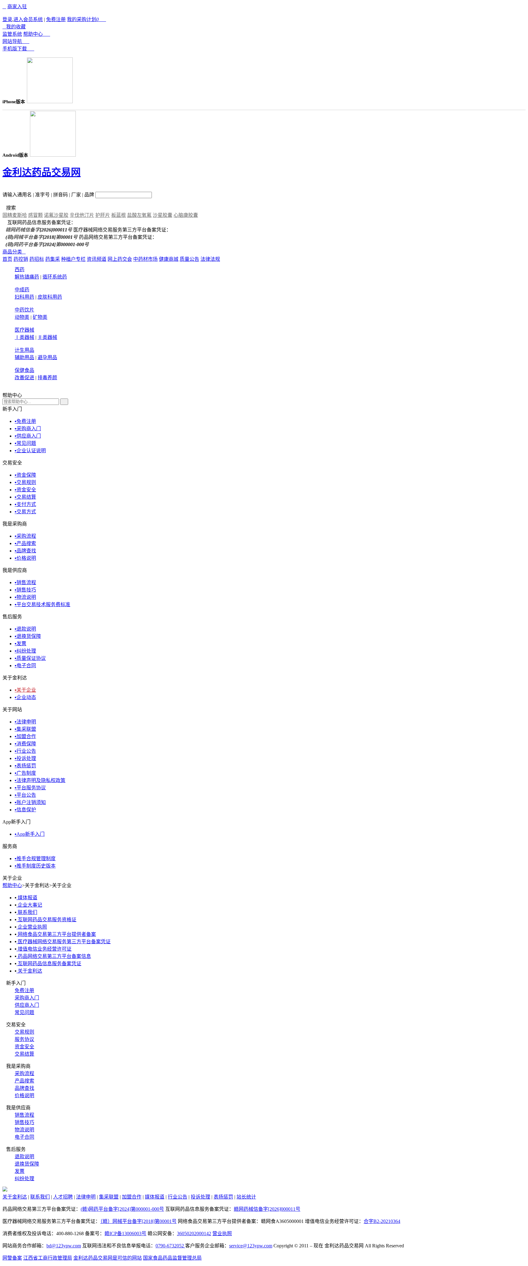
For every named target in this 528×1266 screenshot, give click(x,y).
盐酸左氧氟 (139, 215)
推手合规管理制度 (35, 858)
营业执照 (222, 1233)
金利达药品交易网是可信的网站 (107, 1258)
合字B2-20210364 (382, 1221)
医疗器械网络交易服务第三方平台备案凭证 (63, 941)
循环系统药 (54, 276)
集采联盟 (25, 729)
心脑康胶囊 (186, 215)
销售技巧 (25, 589)
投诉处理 (25, 758)
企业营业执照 (31, 926)
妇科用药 (24, 297)
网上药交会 (120, 259)
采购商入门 (28, 428)
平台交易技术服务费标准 (42, 604)
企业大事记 (29, 905)
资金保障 (25, 475)
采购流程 (25, 536)
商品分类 (14, 251)
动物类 (22, 317)
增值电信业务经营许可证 (44, 948)
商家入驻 (17, 6)
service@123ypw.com (250, 1245)
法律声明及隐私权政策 (40, 780)
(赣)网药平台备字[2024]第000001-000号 (122, 1209)
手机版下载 (18, 48)
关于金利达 (29, 970)
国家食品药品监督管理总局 (172, 1258)
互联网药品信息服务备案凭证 (48, 963)
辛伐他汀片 (82, 215)
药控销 (20, 259)
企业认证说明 (30, 450)
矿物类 (40, 317)
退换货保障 (28, 636)
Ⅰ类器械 (24, 337)
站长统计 (246, 1196)
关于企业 (25, 690)
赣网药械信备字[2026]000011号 (267, 1209)
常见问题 (25, 443)
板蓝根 (118, 215)
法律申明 (25, 721)
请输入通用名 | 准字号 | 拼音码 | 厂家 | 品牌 (48, 194)
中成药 (22, 289)
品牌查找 (25, 550)
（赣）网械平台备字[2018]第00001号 (138, 1221)
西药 (19, 269)
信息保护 (25, 809)
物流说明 (25, 597)
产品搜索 (25, 543)
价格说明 (25, 558)
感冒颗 (35, 215)
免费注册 (56, 19)
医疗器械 (24, 330)
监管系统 (12, 34)
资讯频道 (96, 259)
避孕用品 (47, 357)
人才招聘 (63, 1196)
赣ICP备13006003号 (125, 1233)
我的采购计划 (86, 19)
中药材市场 (145, 259)
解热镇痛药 (27, 276)
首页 (7, 259)
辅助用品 (24, 357)
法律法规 (210, 259)
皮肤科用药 (50, 297)
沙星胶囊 (162, 215)
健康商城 (168, 259)
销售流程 (25, 582)
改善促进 (24, 377)
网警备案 (12, 1258)
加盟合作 (25, 736)
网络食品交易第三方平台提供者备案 (56, 934)
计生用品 (24, 350)
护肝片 (102, 215)
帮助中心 (36, 34)
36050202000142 (194, 1233)
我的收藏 (14, 26)
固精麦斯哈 (14, 215)
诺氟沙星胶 (56, 215)
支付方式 (25, 504)
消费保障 (25, 743)
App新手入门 (30, 834)
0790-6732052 (170, 1245)
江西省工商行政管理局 (47, 1258)
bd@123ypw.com (63, 1245)
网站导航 (15, 41)
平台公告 (25, 795)
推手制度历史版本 (35, 865)
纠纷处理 (25, 650)
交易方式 (25, 511)
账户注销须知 (30, 802)
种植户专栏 (73, 259)
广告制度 (25, 773)
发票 (20, 643)
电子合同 (25, 665)
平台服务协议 (30, 787)
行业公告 (25, 751)
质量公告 (189, 259)
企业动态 (25, 697)
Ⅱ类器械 (47, 337)
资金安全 (25, 489)
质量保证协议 (30, 658)
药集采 (52, 259)
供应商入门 (28, 435)
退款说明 (25, 628)
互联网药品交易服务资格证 (46, 919)
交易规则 (25, 482)
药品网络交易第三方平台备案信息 (53, 956)
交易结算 (25, 497)
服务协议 (24, 1039)
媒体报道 (26, 897)
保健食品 (24, 370)
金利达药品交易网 (41, 172)
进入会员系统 (28, 19)
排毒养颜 (47, 377)
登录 (7, 19)
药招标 (36, 259)
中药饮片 (24, 309)
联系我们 (26, 912)
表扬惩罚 (25, 765)
